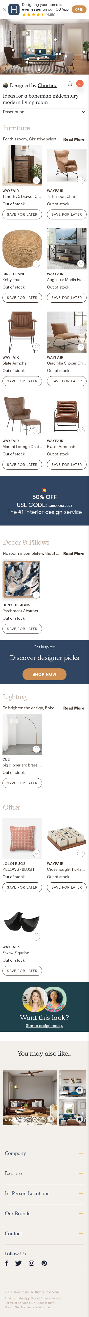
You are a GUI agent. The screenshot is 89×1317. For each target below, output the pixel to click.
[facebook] (6, 1263)
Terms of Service (16, 1302)
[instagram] (31, 1263)
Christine (47, 85)
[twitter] (18, 1263)
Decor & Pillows (26, 542)
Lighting (15, 697)
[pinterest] (44, 1263)
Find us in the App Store (22, 1298)
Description (13, 111)
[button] (44, 501)
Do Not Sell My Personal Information (29, 1307)
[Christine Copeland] (5, 85)
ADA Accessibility (43, 1302)
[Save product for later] (36, 180)
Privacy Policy (50, 1298)
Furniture (16, 128)
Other (12, 807)
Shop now (44, 674)
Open (79, 9)
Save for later (22, 214)
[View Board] (30, 1097)
